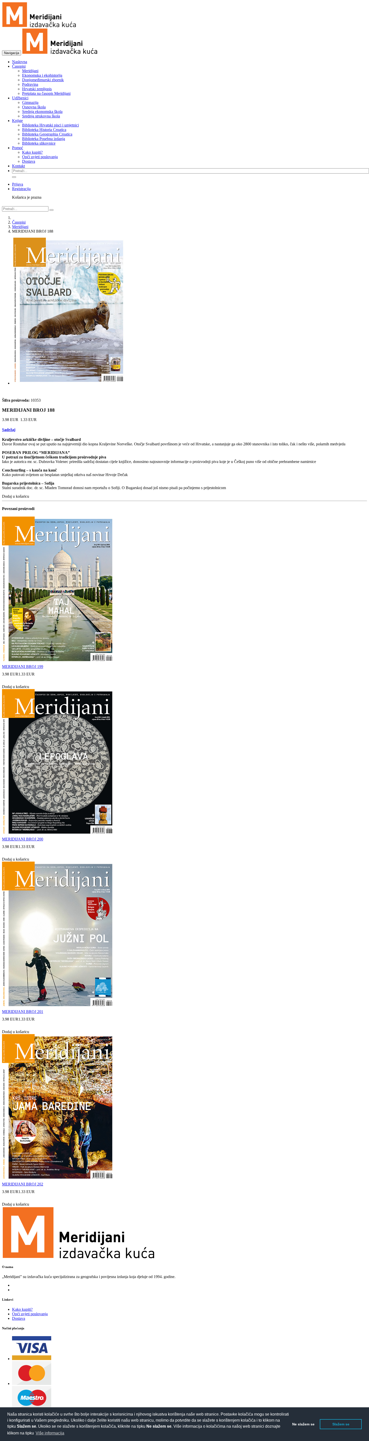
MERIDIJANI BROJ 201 (22, 1011)
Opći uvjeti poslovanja (40, 157)
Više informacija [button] (50, 1433)
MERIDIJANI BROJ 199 (22, 666)
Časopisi (19, 66)
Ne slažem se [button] (303, 1424)
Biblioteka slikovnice (38, 143)
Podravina (30, 84)
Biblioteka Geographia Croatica (47, 134)
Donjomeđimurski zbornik (43, 80)
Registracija (21, 189)
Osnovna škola (34, 107)
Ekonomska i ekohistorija (42, 75)
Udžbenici (20, 98)
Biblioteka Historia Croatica (44, 130)
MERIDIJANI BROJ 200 (22, 839)
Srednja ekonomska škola (42, 111)
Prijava (17, 184)
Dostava (28, 161)
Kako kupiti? (32, 152)
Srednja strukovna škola (41, 116)
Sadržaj (8, 430)
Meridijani (30, 71)
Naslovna (19, 62)
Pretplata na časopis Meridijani (46, 93)
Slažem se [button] (340, 1424)
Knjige (17, 120)
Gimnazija (30, 102)
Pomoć (17, 148)
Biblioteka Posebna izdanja (43, 139)
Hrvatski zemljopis (37, 89)
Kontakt (18, 166)
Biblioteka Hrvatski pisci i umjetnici (50, 125)
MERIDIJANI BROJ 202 (22, 1184)
